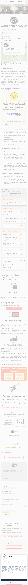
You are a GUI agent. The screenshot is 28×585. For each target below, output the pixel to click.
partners (10, 559)
